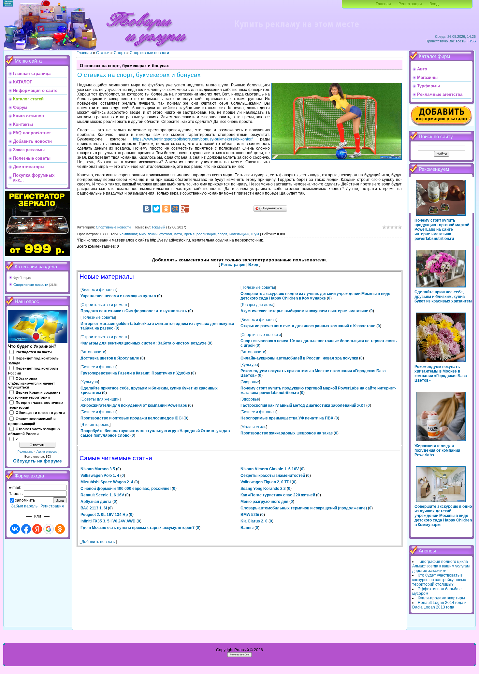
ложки (152, 234)
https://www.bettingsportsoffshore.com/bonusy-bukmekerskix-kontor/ (193, 139)
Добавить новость (98, 541)
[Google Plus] (185, 208)
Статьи (102, 53)
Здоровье (250, 382)
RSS (472, 41)
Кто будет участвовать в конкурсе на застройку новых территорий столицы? (439, 580)
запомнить (25, 500)
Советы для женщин (100, 399)
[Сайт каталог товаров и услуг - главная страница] (146, 49)
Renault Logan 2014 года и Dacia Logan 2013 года (439, 604)
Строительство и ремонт (104, 304)
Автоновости (93, 352)
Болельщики (239, 234)
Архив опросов (46, 451)
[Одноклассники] (166, 208)
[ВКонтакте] (147, 208)
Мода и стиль (253, 427)
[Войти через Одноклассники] (60, 529)
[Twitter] (156, 208)
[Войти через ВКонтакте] (15, 529)
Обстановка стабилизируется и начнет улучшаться (31, 382)
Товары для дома (257, 304)
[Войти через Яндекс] (37, 529)
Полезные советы (258, 287)
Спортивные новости (30, 284)
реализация (206, 234)
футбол (165, 234)
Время (189, 234)
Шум (255, 234)
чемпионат (128, 234)
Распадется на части (34, 352)
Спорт (119, 53)
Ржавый (158, 227)
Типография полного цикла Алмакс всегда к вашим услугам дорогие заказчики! (441, 566)
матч (178, 234)
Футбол (19, 278)
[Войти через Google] (48, 529)
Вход (434, 4)
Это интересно (95, 424)
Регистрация (410, 4)
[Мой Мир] (175, 208)
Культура (249, 364)
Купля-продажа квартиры (441, 598)
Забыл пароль (24, 506)
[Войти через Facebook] (26, 529)
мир (142, 234)
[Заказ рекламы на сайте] (296, 31)
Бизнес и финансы (98, 289)
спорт (222, 234)
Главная (383, 4)
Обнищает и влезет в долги (40, 413)
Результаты (25, 451)
